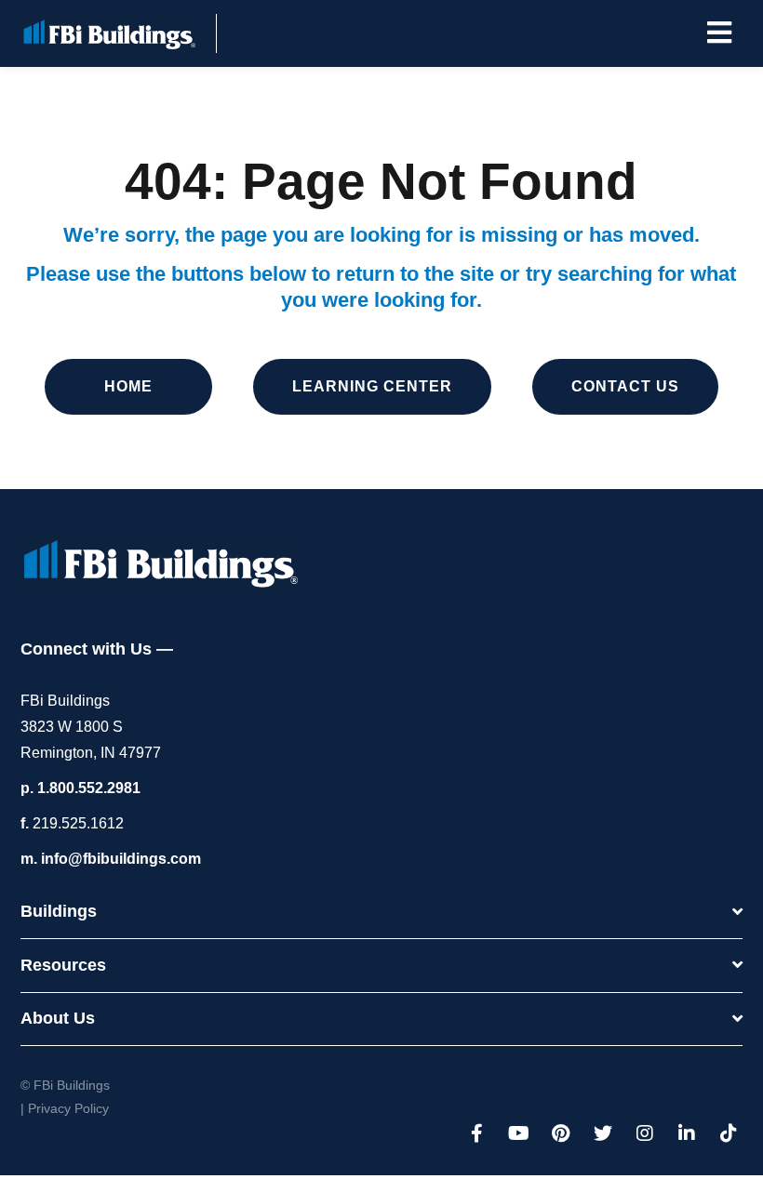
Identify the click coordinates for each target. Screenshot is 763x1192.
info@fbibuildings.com (121, 859)
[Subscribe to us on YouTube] (519, 1133)
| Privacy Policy (64, 1108)
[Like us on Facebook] (477, 1133)
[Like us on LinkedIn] (687, 1133)
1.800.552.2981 (89, 788)
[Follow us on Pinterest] (561, 1133)
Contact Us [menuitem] (625, 386)
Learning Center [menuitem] (372, 386)
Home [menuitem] (128, 386)
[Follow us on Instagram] (645, 1133)
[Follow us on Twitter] (603, 1133)
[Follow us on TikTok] (729, 1133)
